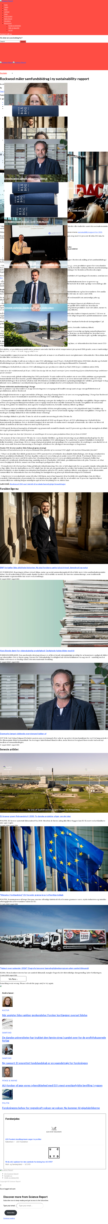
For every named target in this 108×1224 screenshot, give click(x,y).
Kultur (5, 9)
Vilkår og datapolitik (13, 28)
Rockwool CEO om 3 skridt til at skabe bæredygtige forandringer (38, 484)
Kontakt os (8, 1176)
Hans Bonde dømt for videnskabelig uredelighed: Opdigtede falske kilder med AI (37, 650)
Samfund (6, 12)
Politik (6, 5)
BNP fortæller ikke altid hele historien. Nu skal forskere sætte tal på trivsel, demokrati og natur (44, 567)
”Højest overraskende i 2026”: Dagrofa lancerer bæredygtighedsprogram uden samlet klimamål (44, 968)
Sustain (6, 7)
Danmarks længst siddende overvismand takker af (23, 733)
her (1, 278)
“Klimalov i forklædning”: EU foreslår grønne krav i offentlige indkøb (31, 895)
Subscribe (10, 1213)
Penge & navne (8, 16)
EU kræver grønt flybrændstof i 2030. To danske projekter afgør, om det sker (35, 816)
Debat (6, 14)
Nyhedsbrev (7, 21)
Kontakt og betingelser (14, 25)
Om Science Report (11, 1174)
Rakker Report (8, 19)
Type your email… (9, 1206)
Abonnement (8, 23)
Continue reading (9, 1218)
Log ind (10, 30)
